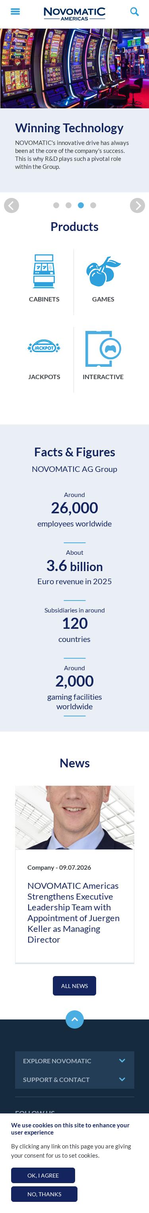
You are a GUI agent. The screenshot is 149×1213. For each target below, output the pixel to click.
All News (74, 985)
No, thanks (44, 1194)
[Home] (75, 14)
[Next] (137, 205)
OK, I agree (43, 1175)
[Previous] (11, 205)
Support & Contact (56, 1079)
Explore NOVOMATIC (57, 1060)
